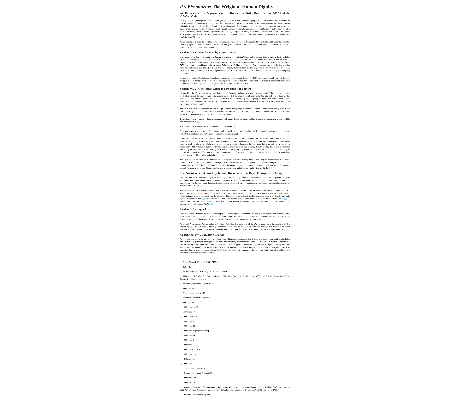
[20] (203, 199)
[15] (228, 155)
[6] (248, 81)
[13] (213, 147)
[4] (223, 68)
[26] (284, 229)
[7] (268, 93)
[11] (234, 126)
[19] (232, 196)
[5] (190, 73)
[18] (201, 186)
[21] (285, 199)
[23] (197, 219)
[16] (208, 165)
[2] (204, 29)
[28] (220, 250)
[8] (203, 104)
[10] (198, 122)
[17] (270, 168)
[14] (277, 149)
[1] (204, 26)
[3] (207, 60)
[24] (263, 219)
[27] (263, 242)
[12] (240, 134)
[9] (261, 111)
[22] (211, 204)
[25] (191, 227)
